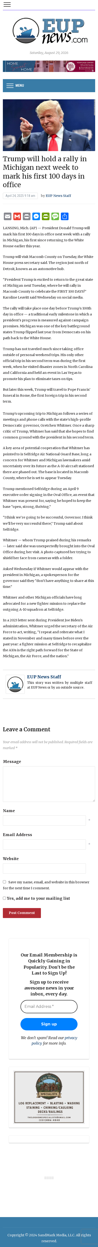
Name (9, 810)
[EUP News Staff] (15, 684)
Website (11, 858)
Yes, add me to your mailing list (38, 898)
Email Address (17, 834)
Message (12, 761)
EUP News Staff (58, 196)
